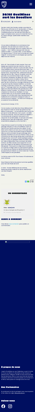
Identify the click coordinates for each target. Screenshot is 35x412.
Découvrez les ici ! (20, 393)
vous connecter (14, 224)
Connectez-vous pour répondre (13, 212)
